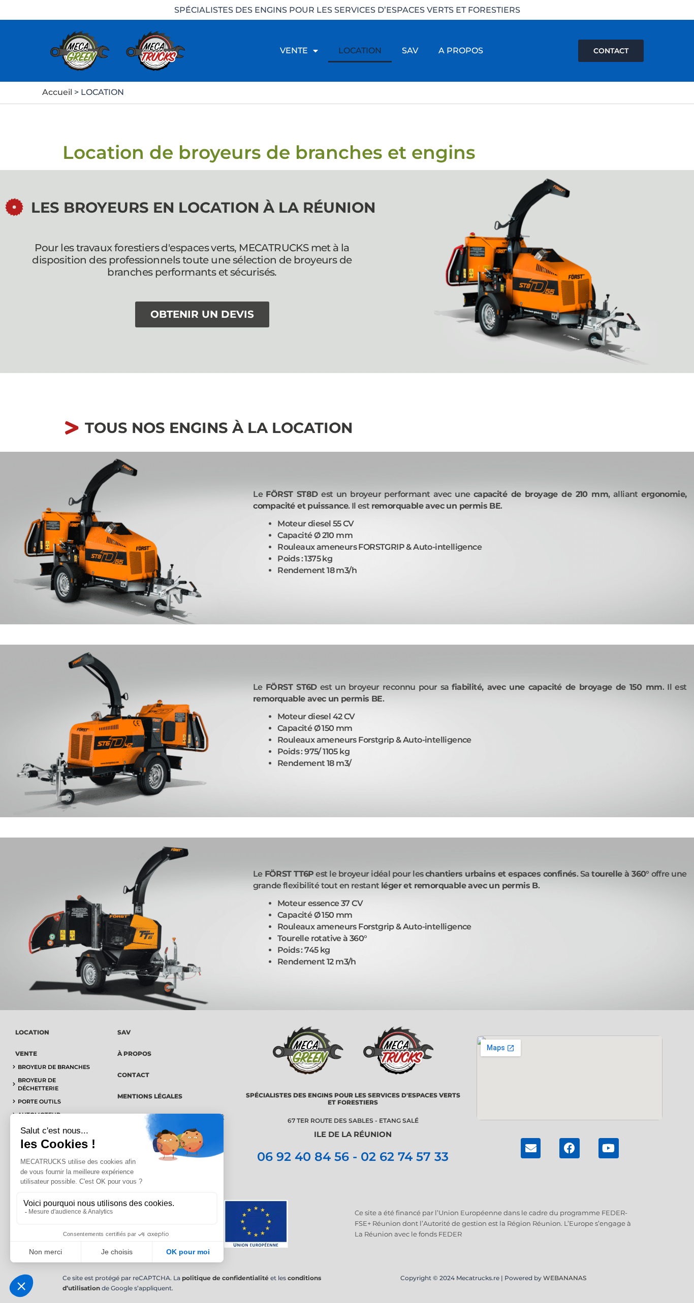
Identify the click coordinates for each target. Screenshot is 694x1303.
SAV (410, 50)
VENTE (294, 50)
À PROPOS (134, 1053)
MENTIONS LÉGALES (149, 1096)
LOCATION (360, 50)
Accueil (57, 92)
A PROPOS (460, 50)
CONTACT (133, 1075)
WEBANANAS (564, 1278)
